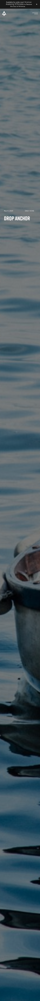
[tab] (29, 210)
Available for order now (15, 2)
